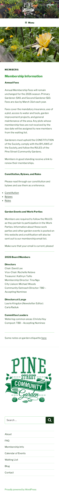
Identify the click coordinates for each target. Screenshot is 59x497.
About (8, 434)
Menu (31, 22)
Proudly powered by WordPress (20, 489)
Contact (9, 472)
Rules (8, 200)
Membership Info (14, 447)
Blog (7, 466)
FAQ (7, 440)
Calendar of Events (15, 453)
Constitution (12, 192)
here (44, 338)
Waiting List (11, 459)
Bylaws (9, 196)
